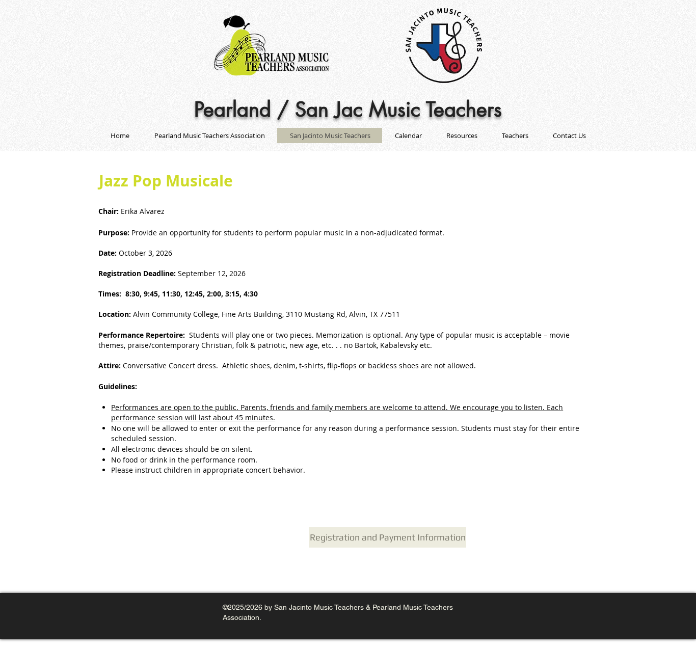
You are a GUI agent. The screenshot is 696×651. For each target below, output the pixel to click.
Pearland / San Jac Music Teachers (348, 109)
